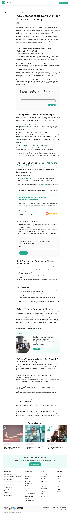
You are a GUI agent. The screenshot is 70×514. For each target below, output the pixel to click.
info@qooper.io (63, 507)
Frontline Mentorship (8, 492)
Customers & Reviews (45, 474)
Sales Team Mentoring (8, 494)
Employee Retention (29, 491)
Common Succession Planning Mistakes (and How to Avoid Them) (34, 447)
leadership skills (37, 118)
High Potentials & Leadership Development (12, 476)
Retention (46, 145)
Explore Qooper (43, 327)
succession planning (26, 126)
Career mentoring (8, 444)
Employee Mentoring (51, 444)
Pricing (54, 2)
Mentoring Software (29, 41)
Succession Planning (30, 444)
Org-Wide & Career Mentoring (10, 473)
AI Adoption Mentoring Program (10, 477)
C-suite (56, 127)
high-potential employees (28, 178)
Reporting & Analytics (29, 481)
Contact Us (43, 496)
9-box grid (48, 180)
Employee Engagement (31, 145)
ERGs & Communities (8, 479)
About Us (43, 478)
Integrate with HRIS (22, 188)
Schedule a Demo (63, 2)
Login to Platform (44, 495)
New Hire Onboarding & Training (10, 474)
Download (51, 105)
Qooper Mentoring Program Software (27, 79)
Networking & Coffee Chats (9, 489)
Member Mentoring (8, 495)
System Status (59, 491)
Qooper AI (27, 485)
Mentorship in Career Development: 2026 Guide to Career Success (12, 447)
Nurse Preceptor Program (9, 490)
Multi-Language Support (30, 500)
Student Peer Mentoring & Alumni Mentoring (12, 481)
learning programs (43, 184)
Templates (59, 476)
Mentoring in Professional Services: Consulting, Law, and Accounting (56, 447)
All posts (7, 12)
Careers (42, 493)
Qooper (18, 139)
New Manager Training (8, 485)
